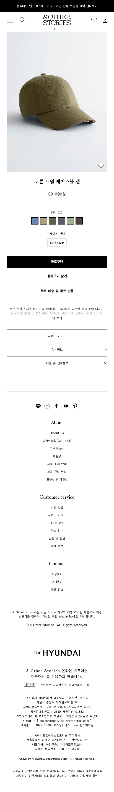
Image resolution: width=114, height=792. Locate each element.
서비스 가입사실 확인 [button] (84, 775)
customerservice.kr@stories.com (64, 720)
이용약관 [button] (29, 684)
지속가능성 (57, 448)
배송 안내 (57, 530)
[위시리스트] (94, 20)
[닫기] (105, 6)
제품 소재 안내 (57, 464)
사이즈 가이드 (57, 336)
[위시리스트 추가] (101, 166)
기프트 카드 (57, 522)
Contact (57, 563)
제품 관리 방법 (57, 471)
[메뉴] (9, 20)
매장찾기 (57, 574)
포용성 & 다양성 (57, 479)
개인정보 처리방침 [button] (52, 685)
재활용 (57, 456)
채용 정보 (57, 589)
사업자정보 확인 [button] (79, 707)
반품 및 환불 (57, 538)
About (57, 422)
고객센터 (57, 582)
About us (57, 433)
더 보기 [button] (57, 318)
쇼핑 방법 (57, 507)
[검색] (22, 20)
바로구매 (57, 261)
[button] (57, 102)
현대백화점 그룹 (79, 685)
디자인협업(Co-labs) (57, 440)
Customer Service (57, 497)
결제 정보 (57, 546)
